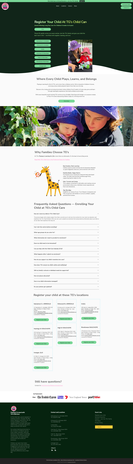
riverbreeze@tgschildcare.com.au (92, 335)
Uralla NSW (54, 425)
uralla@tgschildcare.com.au (91, 311)
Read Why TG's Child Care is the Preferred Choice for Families (52, 159)
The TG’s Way (67, 190)
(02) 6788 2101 (65, 310)
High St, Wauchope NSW (58, 434)
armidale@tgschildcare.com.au (44, 313)
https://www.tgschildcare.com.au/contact (52, 385)
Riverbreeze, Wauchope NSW (59, 438)
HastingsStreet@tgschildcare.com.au (46, 337)
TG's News (98, 420)
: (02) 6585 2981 (57, 440)
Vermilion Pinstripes (71, 462)
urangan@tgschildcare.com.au (44, 361)
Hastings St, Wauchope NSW (59, 429)
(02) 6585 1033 (57, 431)
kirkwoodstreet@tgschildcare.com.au (69, 312)
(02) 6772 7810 (41, 311)
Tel (52, 440)
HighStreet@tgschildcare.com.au (68, 336)
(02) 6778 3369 (89, 310)
